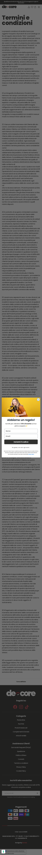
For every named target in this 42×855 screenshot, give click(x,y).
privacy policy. (31, 454)
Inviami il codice (21, 442)
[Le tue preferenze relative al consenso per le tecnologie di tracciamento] (3, 851)
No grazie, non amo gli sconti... (21, 447)
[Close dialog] (38, 399)
